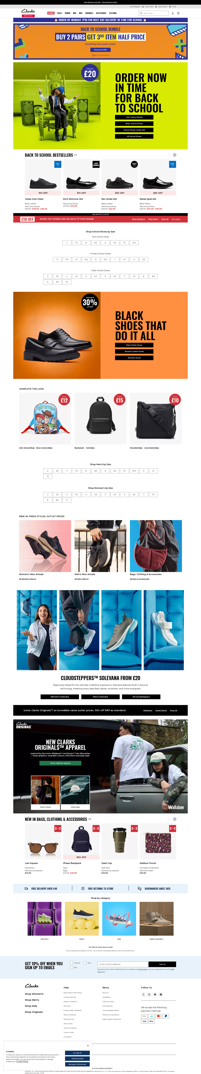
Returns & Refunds (70, 1015)
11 (57, 259)
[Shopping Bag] (178, 13)
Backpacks (79, 448)
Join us (162, 964)
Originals (89, 13)
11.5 (66, 259)
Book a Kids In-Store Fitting (73, 993)
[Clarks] (28, 13)
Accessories (101, 13)
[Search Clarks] (153, 13)
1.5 (124, 259)
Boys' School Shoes (134, 124)
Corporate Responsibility (110, 1010)
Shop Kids (31, 1006)
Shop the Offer (100, 50)
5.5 (95, 276)
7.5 (76, 243)
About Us (105, 993)
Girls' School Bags (27, 448)
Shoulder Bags (136, 448)
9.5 (115, 243)
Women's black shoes (134, 351)
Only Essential (77, 1058)
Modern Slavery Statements (111, 1019)
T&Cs (94, 55)
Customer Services (70, 997)
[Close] (87, 1045)
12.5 (86, 259)
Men (74, 13)
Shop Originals (34, 1012)
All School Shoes (134, 136)
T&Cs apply (175, 219)
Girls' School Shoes (134, 117)
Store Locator (68, 1023)
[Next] (174, 154)
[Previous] (169, 154)
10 (124, 243)
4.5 (76, 276)
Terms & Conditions (70, 1028)
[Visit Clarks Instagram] (149, 994)
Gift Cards (67, 1006)
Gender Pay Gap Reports (110, 1015)
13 (96, 259)
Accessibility (106, 997)
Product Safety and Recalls (72, 1010)
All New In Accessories (139, 579)
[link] (43, 186)
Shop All (164, 219)
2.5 (143, 259)
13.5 (105, 259)
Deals (59, 13)
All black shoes (134, 358)
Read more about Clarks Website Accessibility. (97, 1068)
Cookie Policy (22, 1062)
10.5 (134, 243)
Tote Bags (90, 448)
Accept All (77, 1053)
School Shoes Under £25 (134, 130)
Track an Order (69, 1032)
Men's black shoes (134, 345)
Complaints (68, 1037)
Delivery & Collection (70, 1001)
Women (67, 13)
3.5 (57, 276)
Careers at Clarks (108, 1001)
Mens (89, 963)
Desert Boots (161, 710)
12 (76, 259)
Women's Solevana (60, 697)
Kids (80, 13)
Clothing (113, 13)
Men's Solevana (100, 697)
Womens (77, 963)
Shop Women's (138, 219)
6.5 (115, 276)
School (51, 13)
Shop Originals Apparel (60, 763)
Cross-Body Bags (151, 448)
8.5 (95, 243)
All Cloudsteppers (141, 697)
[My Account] (172, 13)
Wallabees (147, 710)
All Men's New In (82, 579)
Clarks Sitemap (107, 1006)
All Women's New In (27, 579)
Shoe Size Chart (69, 1019)
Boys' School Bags (44, 448)
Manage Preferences (77, 1064)
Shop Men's (153, 219)
